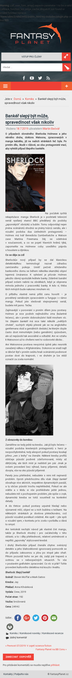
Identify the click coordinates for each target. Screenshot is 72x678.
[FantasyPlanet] (36, 46)
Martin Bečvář (51, 128)
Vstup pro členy (32, 56)
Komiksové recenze (52, 633)
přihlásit (55, 665)
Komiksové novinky (30, 633)
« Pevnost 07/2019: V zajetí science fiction (28, 645)
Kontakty (8, 674)
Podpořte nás (21, 674)
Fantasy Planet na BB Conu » (51, 649)
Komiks (14, 633)
